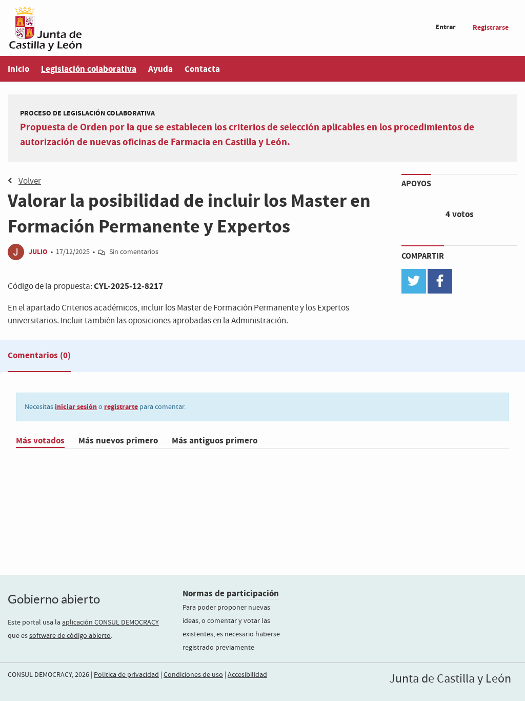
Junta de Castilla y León (450, 679)
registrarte (121, 407)
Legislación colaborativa (88, 69)
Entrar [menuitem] (445, 27)
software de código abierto (70, 635)
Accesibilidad (247, 674)
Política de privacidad (126, 674)
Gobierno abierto (54, 599)
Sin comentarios (133, 252)
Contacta (202, 69)
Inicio (18, 69)
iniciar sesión (76, 407)
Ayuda (160, 69)
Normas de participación (231, 593)
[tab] (39, 357)
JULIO (38, 252)
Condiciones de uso (193, 674)
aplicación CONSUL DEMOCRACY (110, 622)
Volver (29, 181)
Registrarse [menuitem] (491, 27)
